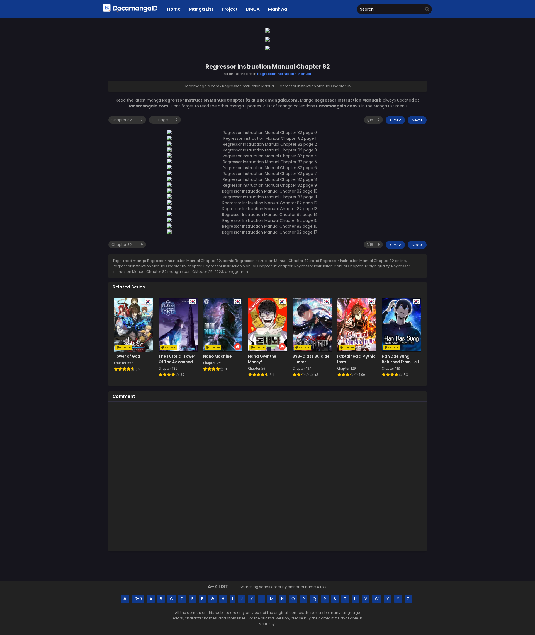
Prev (396, 120)
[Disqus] (267, 475)
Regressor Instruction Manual (284, 73)
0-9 (138, 599)
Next (416, 120)
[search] (427, 9)
